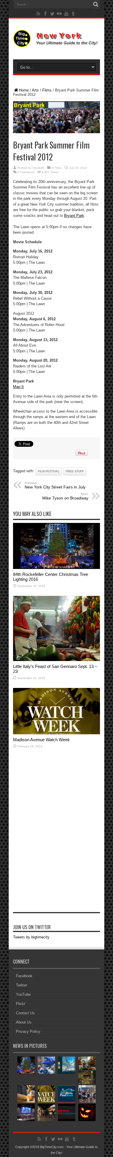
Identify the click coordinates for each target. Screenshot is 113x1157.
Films (47, 90)
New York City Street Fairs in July (55, 485)
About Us (24, 1022)
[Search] (95, 4)
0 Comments (25, 172)
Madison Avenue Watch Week (41, 739)
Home (24, 90)
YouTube (23, 994)
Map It (18, 387)
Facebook (24, 976)
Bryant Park (74, 215)
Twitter (21, 985)
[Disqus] (56, 837)
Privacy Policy (28, 1031)
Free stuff (75, 471)
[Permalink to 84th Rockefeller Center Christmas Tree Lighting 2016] (56, 567)
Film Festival (48, 471)
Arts (35, 90)
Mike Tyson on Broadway (65, 496)
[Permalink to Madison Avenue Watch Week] (56, 733)
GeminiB (38, 167)
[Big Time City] (56, 43)
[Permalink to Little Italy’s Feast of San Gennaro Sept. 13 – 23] (56, 660)
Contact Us (25, 1013)
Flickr (20, 1004)
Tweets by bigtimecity (31, 937)
